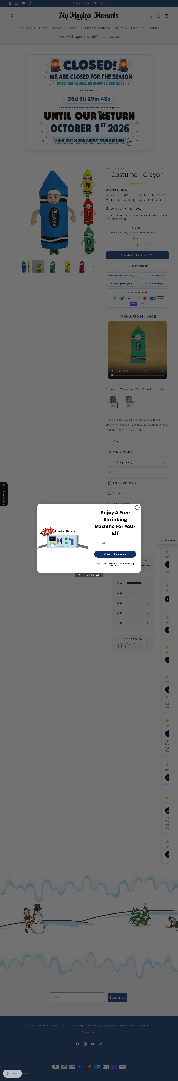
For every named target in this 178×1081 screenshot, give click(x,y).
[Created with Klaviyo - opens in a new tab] (89, 575)
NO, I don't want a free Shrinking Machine (115, 564)
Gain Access (115, 554)
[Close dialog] (137, 507)
